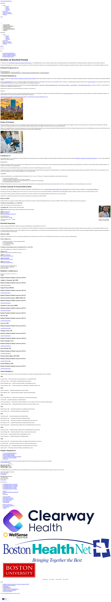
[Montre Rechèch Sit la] (2, 48)
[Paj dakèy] (7, 467)
